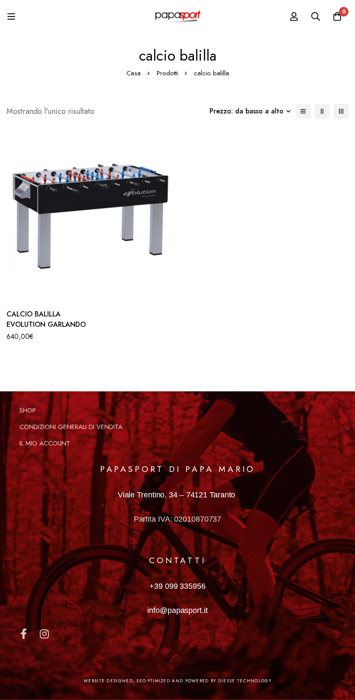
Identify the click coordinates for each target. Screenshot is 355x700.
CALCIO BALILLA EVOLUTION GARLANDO (46, 319)
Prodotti (167, 73)
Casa (133, 73)
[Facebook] (23, 633)
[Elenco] (303, 111)
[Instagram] (44, 633)
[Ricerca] (315, 16)
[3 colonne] (341, 111)
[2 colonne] (322, 111)
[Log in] (294, 16)
